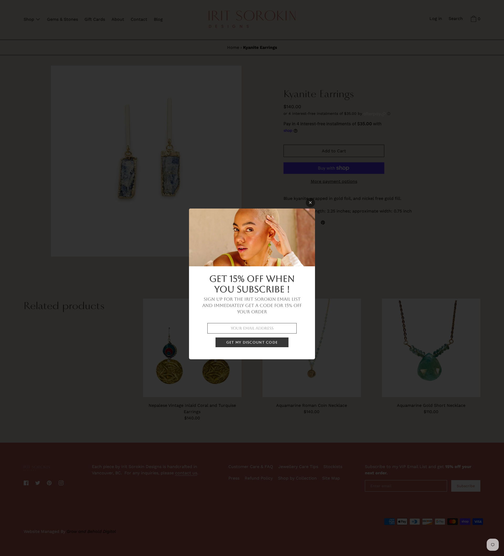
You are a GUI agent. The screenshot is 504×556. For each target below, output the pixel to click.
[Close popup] (310, 202)
